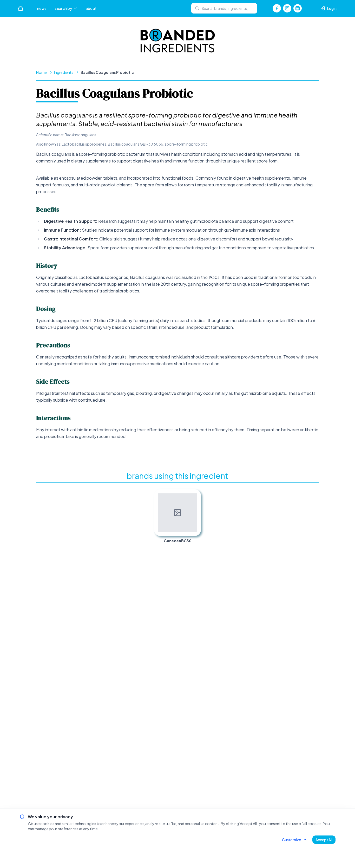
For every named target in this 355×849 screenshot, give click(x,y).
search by (63, 8)
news (42, 8)
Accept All (323, 839)
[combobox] (224, 8)
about (91, 8)
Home (41, 72)
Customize (291, 839)
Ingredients (63, 72)
